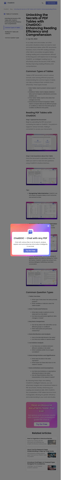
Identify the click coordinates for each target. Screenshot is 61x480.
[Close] (48, 226)
